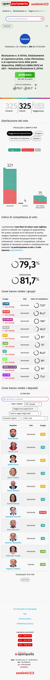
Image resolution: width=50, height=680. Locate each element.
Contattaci (24, 667)
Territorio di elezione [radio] (20, 138)
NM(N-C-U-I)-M (9, 367)
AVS (5, 359)
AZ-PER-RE (7, 319)
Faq (25, 614)
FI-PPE (6, 304)
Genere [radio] (36, 138)
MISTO (6, 327)
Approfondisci (17, 250)
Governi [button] (5, 11)
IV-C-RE (6, 375)
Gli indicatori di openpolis (25, 609)
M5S (5, 335)
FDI (4, 351)
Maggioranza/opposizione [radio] (19, 133)
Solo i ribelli (16, 404)
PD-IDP (6, 312)
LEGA (5, 343)
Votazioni (7, 26)
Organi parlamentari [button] (38, 11)
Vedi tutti (25, 580)
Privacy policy (25, 619)
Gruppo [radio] (38, 133)
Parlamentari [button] (19, 11)
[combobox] (25, 18)
